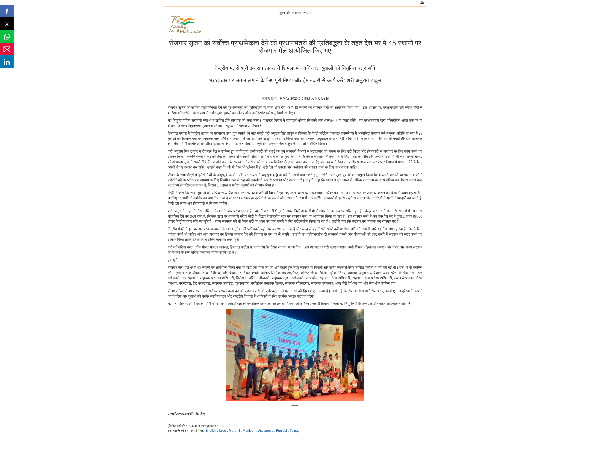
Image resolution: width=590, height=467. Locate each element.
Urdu (223, 430)
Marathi (235, 430)
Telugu (295, 430)
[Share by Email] (7, 49)
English (211, 430)
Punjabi (282, 430)
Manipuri (249, 430)
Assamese (266, 430)
